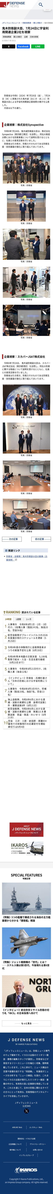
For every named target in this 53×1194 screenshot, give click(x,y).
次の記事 (13, 539)
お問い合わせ (38, 1150)
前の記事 (39, 539)
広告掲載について (15, 1144)
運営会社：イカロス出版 (26, 1138)
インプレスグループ (26, 1155)
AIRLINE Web (17, 1127)
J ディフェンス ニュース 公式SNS (26, 1104)
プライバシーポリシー (38, 1144)
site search (41, 5)
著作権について (15, 1150)
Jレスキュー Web (35, 1127)
